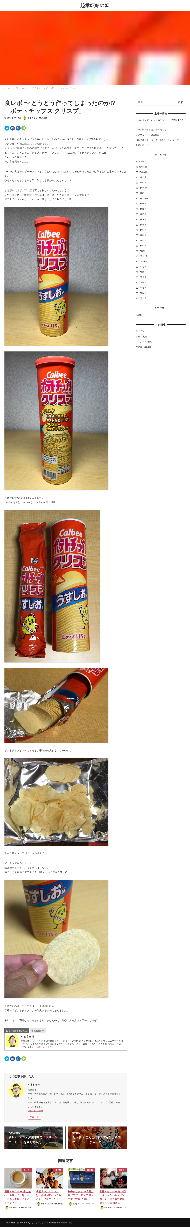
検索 (180, 102)
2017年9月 (141, 267)
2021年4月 (141, 161)
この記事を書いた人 (18, 1031)
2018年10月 (142, 198)
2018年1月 (141, 245)
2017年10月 (142, 261)
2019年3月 (141, 177)
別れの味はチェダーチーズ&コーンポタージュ (158, 140)
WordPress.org (143, 347)
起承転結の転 (95, 5)
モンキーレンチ (38, 1222)
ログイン (140, 331)
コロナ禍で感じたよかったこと (151, 129)
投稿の (141, 336)
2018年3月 (141, 235)
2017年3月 (141, 298)
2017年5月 (141, 287)
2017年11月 (142, 256)
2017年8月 (141, 272)
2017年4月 (141, 293)
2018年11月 (142, 193)
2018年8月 (141, 209)
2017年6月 (141, 282)
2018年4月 (141, 230)
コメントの (144, 341)
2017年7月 (141, 277)
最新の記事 (39, 1031)
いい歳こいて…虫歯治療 (148, 134)
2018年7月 (141, 214)
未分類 (44, 118)
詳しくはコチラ (44, 1047)
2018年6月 (141, 219)
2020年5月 (141, 167)
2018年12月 (142, 188)
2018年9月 (141, 203)
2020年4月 (141, 172)
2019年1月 (141, 182)
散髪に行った (142, 145)
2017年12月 (142, 251)
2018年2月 (141, 240)
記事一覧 (34, 1117)
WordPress (66, 1222)
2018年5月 (141, 224)
